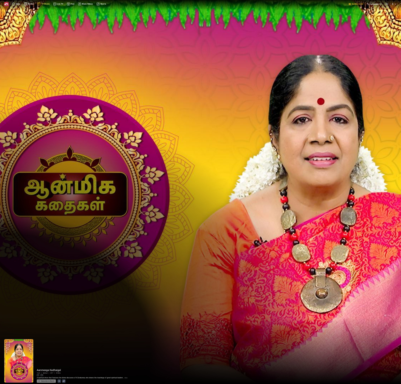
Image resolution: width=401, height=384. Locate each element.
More (126, 378)
